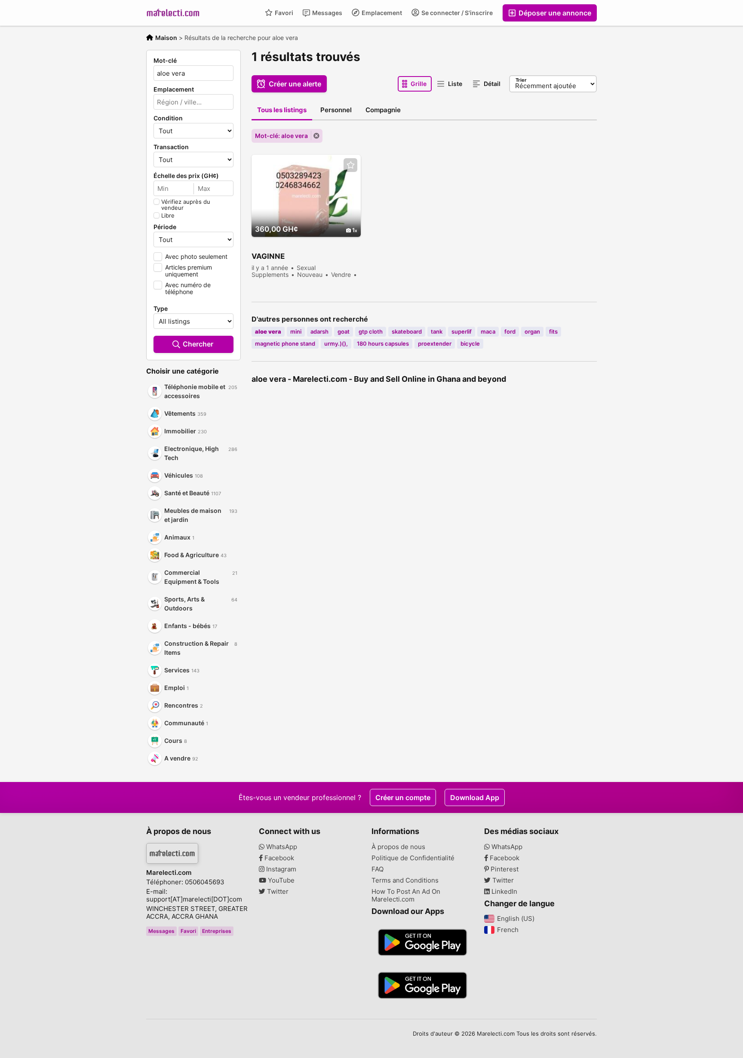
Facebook (278, 858)
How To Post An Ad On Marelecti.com (406, 895)
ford (510, 331)
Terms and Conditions (405, 880)
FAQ (378, 869)
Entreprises (216, 931)
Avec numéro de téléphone (188, 288)
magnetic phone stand (285, 343)
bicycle (470, 343)
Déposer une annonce (554, 13)
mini (295, 331)
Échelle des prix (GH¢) (186, 175)
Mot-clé (165, 60)
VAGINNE (268, 256)
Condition (168, 118)
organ (532, 331)
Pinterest (504, 869)
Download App (474, 797)
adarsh (319, 331)
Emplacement (381, 12)
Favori (283, 12)
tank (436, 331)
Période (165, 227)
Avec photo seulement (196, 256)
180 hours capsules (383, 343)
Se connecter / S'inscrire (456, 12)
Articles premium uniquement (188, 271)
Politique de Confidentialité (413, 858)
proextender (434, 343)
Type (161, 308)
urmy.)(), (336, 343)
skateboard (407, 331)
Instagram (280, 869)
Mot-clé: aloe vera (281, 135)
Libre (168, 215)
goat (344, 331)
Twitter (277, 891)
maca (488, 331)
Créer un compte (402, 797)
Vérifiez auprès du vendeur (185, 205)
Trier (521, 80)
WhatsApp (280, 847)
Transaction (171, 147)
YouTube (280, 880)
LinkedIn (503, 891)
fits (553, 331)
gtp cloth (371, 331)
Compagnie (383, 110)
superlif (461, 331)
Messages (326, 12)
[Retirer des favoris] (350, 165)
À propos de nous (398, 847)
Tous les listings (282, 110)
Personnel (336, 110)
